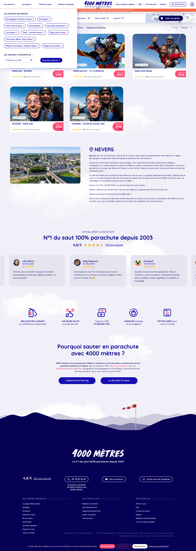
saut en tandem (120, 366)
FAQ (140, 4)
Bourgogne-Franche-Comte (20, 19)
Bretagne (44, 19)
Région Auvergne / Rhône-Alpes (22, 46)
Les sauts (27, 4)
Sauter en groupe (66, 4)
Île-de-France (28, 518)
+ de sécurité (150, 4)
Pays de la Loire (58, 32)
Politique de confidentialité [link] (159, 546)
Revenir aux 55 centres (96, 28)
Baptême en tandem (90, 504)
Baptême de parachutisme (146, 518)
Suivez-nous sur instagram (158, 479)
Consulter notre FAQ (77, 380)
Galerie (163, 4)
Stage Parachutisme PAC (91, 511)
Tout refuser (123, 546)
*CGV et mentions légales (145, 522)
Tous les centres (51, 60)
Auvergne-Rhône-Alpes (31, 504)
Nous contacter (116, 479)
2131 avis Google (114, 245)
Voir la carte (172, 18)
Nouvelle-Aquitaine (30, 526)
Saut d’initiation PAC (89, 507)
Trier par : (175, 28)
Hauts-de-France (15, 26)
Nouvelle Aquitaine (57, 26)
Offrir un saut (141, 504)
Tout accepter (107, 546)
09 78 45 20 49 (178, 4)
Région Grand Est (53, 46)
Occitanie (11, 32)
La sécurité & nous (143, 511)
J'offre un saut (45, 4)
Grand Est (26, 511)
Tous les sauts (87, 518)
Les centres (9, 4)
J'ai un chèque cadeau (125, 4)
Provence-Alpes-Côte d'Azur (20, 39)
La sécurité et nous (119, 380)
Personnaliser (140, 546)
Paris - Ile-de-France (33, 32)
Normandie (35, 26)
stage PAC (77, 368)
